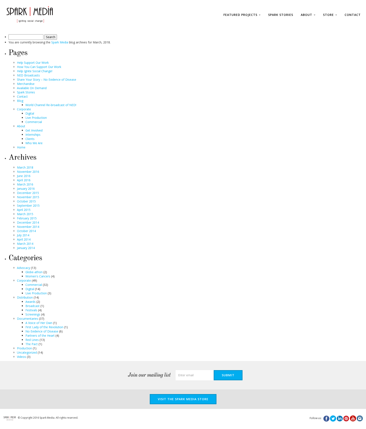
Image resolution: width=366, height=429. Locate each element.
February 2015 (27, 218)
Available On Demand (32, 88)
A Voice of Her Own (38, 323)
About (307, 15)
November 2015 (28, 197)
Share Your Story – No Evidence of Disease (46, 79)
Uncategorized (27, 352)
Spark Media (59, 42)
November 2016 (28, 172)
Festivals (31, 310)
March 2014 (25, 244)
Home (21, 147)
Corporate (24, 109)
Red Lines (32, 340)
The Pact (31, 344)
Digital (29, 113)
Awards (30, 302)
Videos (21, 357)
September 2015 (28, 205)
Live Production (36, 118)
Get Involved (34, 130)
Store (329, 15)
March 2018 (25, 167)
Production (24, 348)
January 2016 (26, 189)
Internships (32, 135)
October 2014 (26, 231)
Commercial (33, 122)
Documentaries (27, 319)
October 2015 (26, 201)
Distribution (25, 297)
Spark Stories (280, 15)
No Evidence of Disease (41, 331)
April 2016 (23, 180)
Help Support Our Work (33, 63)
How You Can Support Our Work (39, 67)
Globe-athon (34, 272)
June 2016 (23, 176)
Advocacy (23, 268)
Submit (228, 375)
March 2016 (25, 184)
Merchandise (26, 84)
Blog (20, 101)
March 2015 (25, 214)
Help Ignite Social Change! (34, 71)
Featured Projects (240, 15)
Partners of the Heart (40, 336)
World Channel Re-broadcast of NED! (50, 105)
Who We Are (34, 143)
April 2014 (23, 239)
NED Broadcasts (28, 75)
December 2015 (28, 193)
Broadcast (32, 306)
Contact (353, 15)
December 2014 (28, 222)
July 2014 (23, 235)
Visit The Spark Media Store (183, 399)
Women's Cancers (37, 276)
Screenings (32, 314)
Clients (30, 139)
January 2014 (26, 248)
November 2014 (28, 227)
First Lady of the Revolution (44, 327)
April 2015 (23, 210)
